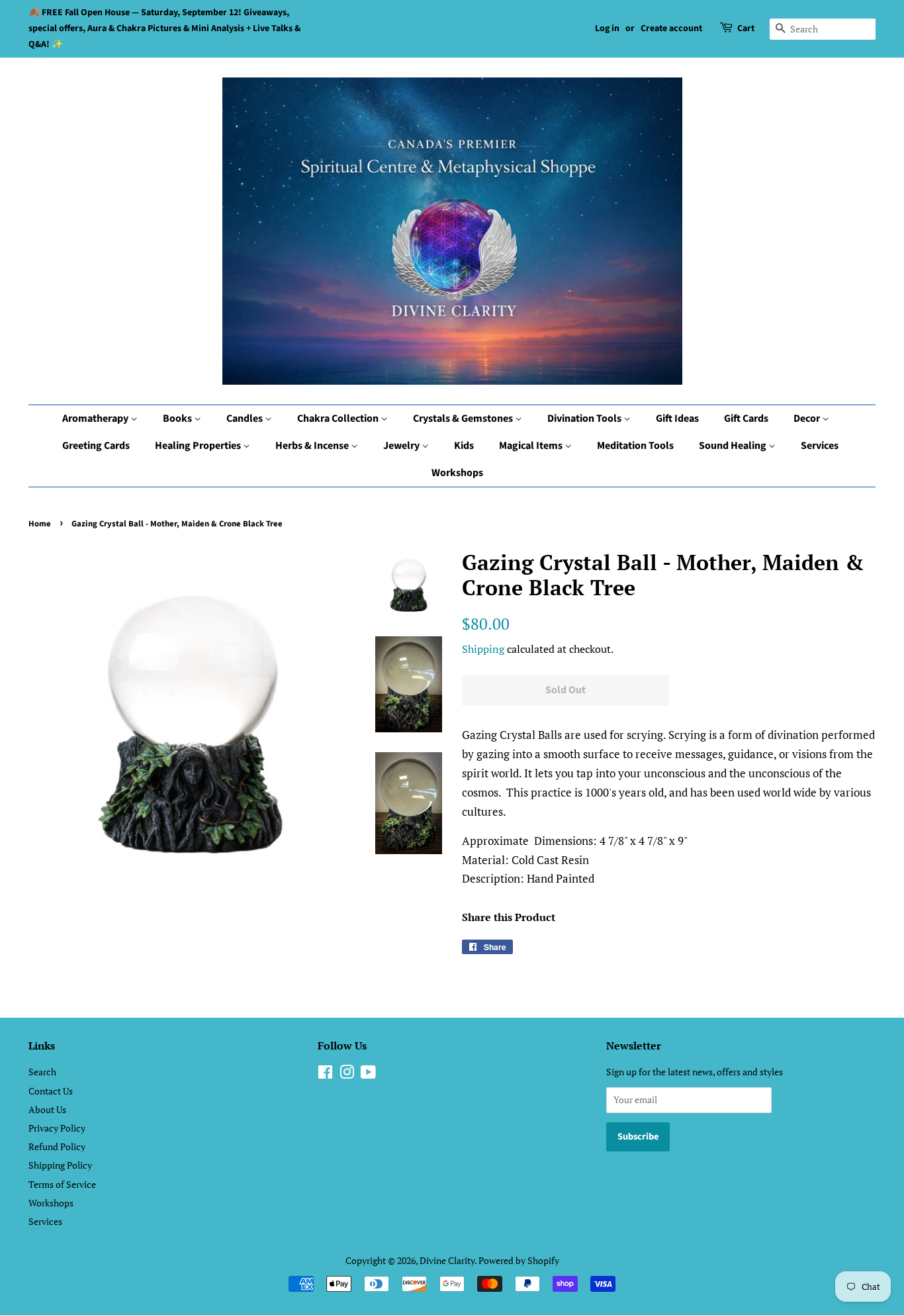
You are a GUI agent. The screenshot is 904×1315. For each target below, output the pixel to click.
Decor (807, 418)
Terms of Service (62, 1184)
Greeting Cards (96, 445)
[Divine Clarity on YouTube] (368, 1074)
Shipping (483, 649)
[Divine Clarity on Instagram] (346, 1074)
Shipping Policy (60, 1165)
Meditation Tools (635, 445)
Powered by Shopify (518, 1260)
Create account (671, 28)
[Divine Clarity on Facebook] (325, 1074)
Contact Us (50, 1091)
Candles (245, 418)
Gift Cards (746, 418)
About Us (47, 1109)
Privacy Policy (56, 1128)
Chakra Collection (339, 418)
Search (42, 1071)
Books (178, 418)
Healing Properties (199, 445)
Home (39, 524)
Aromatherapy (96, 418)
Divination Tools (585, 418)
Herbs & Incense (313, 445)
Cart (745, 28)
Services (819, 445)
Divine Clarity (447, 1260)
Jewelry (402, 445)
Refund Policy (56, 1146)
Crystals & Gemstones (464, 418)
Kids (464, 445)
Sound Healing (733, 445)
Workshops (457, 472)
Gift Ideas (677, 418)
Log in (607, 28)
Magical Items (532, 445)
